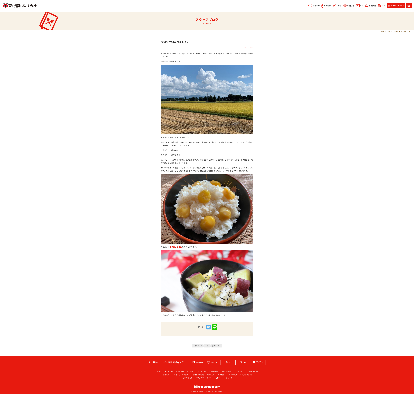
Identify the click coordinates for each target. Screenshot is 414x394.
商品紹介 (180, 371)
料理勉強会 (214, 371)
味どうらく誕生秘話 (181, 375)
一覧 (207, 346)
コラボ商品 (233, 375)
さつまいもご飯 (175, 247)
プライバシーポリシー (205, 378)
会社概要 (166, 375)
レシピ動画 (202, 371)
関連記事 (212, 375)
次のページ (215, 346)
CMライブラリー (253, 371)
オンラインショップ (225, 378)
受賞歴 (222, 375)
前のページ (198, 346)
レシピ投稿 (227, 371)
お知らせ (169, 371)
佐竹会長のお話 (198, 375)
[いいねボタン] (198, 327)
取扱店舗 (239, 371)
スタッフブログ (391, 31)
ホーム (383, 31)
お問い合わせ (188, 378)
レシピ (191, 371)
